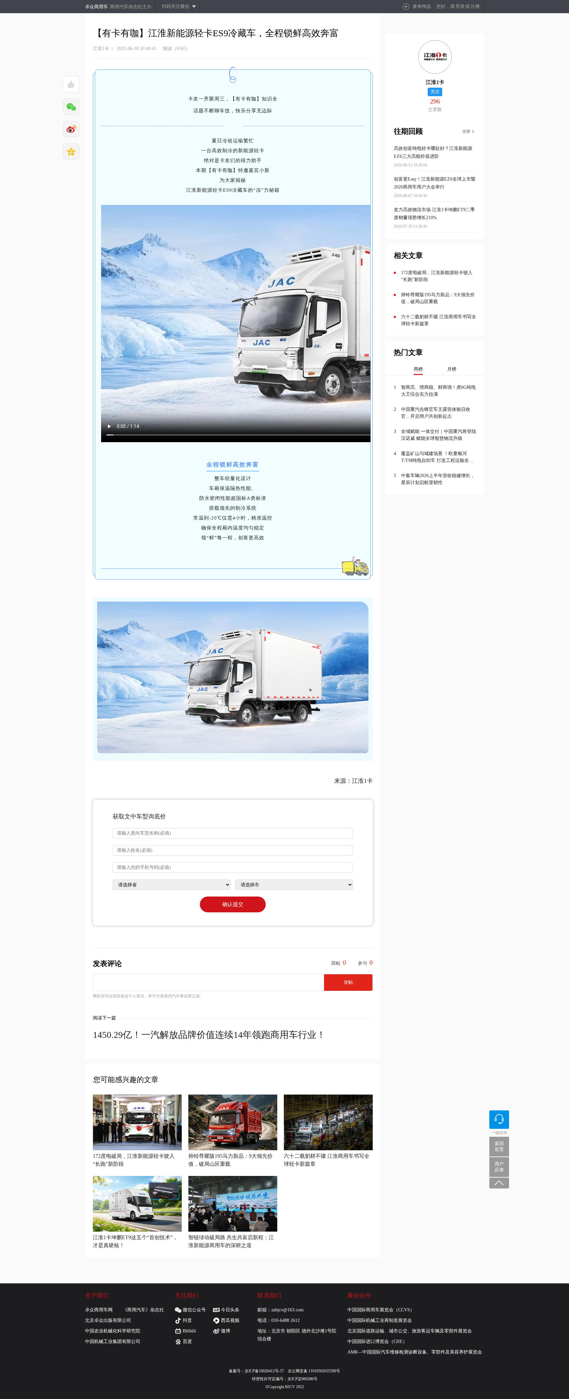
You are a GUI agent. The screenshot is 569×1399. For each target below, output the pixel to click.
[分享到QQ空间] (71, 151)
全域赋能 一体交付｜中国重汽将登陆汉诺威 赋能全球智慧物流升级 (438, 435)
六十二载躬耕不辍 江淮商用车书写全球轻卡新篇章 (438, 320)
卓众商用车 (96, 6)
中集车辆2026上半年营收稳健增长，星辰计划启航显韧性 (438, 479)
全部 (466, 131)
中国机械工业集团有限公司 (112, 1341)
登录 (460, 6)
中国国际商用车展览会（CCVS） (381, 1309)
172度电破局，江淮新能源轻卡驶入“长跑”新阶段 (437, 276)
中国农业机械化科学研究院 (112, 1330)
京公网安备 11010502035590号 (314, 1371)
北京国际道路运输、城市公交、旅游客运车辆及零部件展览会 (409, 1330)
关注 (435, 91)
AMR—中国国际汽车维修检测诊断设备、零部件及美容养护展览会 (414, 1352)
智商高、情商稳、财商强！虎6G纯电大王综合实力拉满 (438, 391)
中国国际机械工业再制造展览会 (379, 1320)
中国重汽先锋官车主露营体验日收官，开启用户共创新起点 (435, 413)
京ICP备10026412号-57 (266, 1371)
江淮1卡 (101, 48)
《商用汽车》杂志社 (143, 1309)
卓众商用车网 (99, 1309)
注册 (475, 6)
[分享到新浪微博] (71, 129)
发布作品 (422, 6)
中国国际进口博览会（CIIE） (377, 1341)
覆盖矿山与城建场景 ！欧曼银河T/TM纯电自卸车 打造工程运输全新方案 (437, 457)
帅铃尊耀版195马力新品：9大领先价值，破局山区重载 (438, 298)
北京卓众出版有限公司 (108, 1320)
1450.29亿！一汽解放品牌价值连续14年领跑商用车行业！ (209, 1035)
